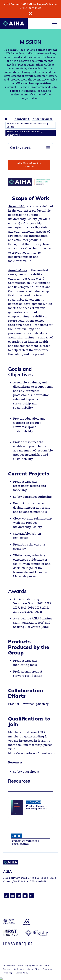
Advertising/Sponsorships (30, 965)
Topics (16, 835)
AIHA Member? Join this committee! (29, 165)
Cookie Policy (22, 973)
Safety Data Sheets (26, 771)
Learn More (34, 7)
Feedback (47, 969)
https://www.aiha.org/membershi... (32, 753)
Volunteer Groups (42, 118)
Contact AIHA (33, 969)
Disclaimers (18, 969)
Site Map (8, 973)
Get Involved (22, 118)
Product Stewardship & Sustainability (25, 842)
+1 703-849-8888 (36, 881)
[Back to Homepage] (14, 23)
